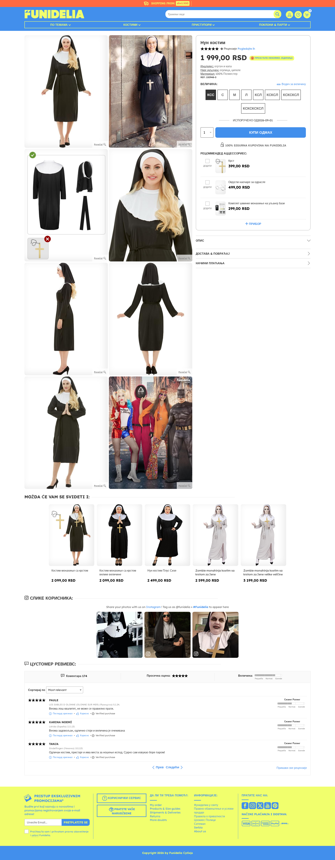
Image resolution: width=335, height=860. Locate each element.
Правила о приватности (209, 816)
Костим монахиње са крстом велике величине (117, 572)
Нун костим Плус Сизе (161, 570)
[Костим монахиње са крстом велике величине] (119, 535)
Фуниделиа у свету (206, 805)
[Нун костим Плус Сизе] (167, 535)
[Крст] (220, 166)
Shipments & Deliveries (165, 812)
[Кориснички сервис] (298, 14)
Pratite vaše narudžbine (123, 811)
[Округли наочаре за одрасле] (220, 187)
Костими (130, 24)
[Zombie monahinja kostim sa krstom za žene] (215, 535)
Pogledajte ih (246, 48)
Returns (155, 816)
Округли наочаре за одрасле (246, 182)
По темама (59, 24)
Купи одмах (260, 132)
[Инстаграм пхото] (119, 635)
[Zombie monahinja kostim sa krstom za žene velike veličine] (263, 535)
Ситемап (200, 823)
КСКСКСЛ (291, 95)
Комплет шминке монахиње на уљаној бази (256, 203)
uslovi (35, 835)
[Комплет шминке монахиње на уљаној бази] (220, 208)
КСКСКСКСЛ (253, 108)
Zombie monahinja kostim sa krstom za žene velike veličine (263, 572)
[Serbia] (245, 806)
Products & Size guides (165, 808)
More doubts (158, 820)
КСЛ (258, 95)
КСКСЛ (272, 95)
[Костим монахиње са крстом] (71, 535)
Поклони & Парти (273, 24)
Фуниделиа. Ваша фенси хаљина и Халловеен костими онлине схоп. (54, 14)
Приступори (202, 24)
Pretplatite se (76, 822)
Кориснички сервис (124, 798)
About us (200, 831)
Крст (231, 160)
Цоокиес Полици (205, 820)
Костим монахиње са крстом (69, 570)
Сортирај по (36, 690)
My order (156, 805)
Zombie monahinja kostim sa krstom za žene (214, 572)
